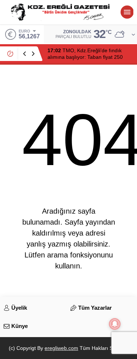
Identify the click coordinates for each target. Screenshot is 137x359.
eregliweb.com (61, 348)
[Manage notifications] (115, 324)
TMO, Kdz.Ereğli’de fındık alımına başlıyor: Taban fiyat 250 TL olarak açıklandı (85, 56)
